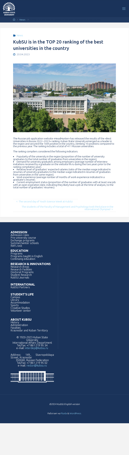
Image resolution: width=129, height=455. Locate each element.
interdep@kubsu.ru (36, 348)
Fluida (63, 413)
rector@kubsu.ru (37, 365)
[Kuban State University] (9, 8)
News (22, 19)
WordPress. (76, 413)
